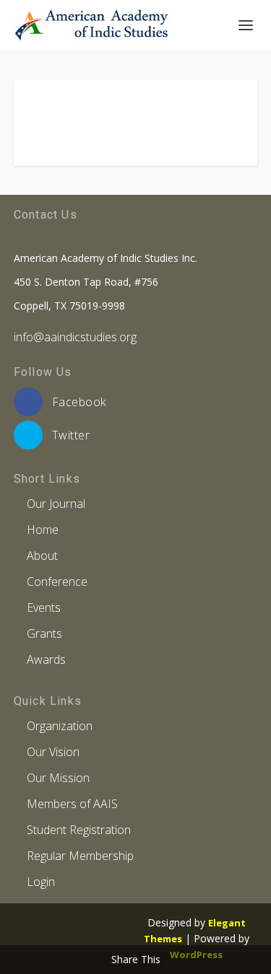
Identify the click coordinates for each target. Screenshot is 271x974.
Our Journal (56, 504)
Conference (57, 581)
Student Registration (79, 830)
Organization (60, 726)
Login (41, 882)
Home (43, 530)
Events (44, 607)
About (42, 555)
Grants (44, 633)
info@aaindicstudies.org (75, 337)
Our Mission (58, 778)
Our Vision (53, 752)
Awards (46, 659)
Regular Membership (80, 856)
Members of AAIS (72, 804)
